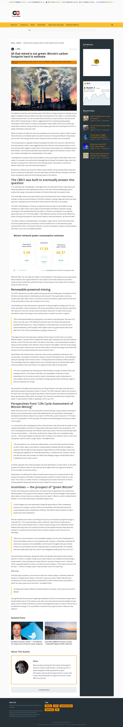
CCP (55, 706)
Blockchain (41, 25)
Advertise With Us (72, 25)
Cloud (30, 62)
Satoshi (14, 63)
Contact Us (24, 25)
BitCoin (16, 62)
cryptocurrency (66, 706)
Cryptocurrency (44, 62)
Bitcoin (48, 706)
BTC (88, 83)
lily (57, 709)
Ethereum (49, 709)
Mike (18, 49)
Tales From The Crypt (55, 25)
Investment (67, 62)
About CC (14, 25)
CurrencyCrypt (56, 722)
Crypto (35, 62)
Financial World (56, 62)
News (33, 25)
